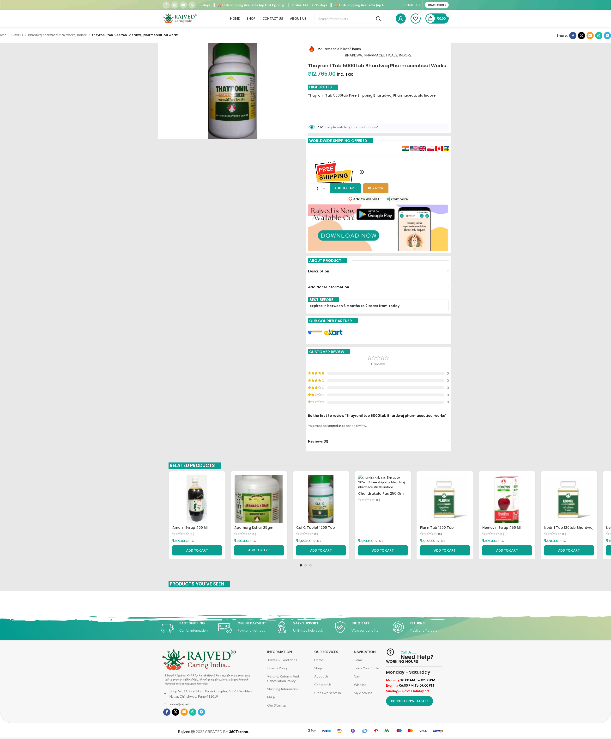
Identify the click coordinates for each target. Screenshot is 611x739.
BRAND (17, 35)
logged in (334, 426)
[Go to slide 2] (305, 565)
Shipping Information (283, 689)
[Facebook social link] (166, 5)
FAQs (271, 697)
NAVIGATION (365, 652)
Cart (357, 676)
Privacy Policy (277, 668)
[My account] (400, 18)
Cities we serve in (327, 693)
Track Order (436, 4)
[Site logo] (181, 18)
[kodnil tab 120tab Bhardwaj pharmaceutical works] (569, 499)
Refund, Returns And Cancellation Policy (283, 678)
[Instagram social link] (174, 5)
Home (318, 660)
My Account (363, 693)
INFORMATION (279, 652)
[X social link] (581, 35)
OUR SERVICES (326, 652)
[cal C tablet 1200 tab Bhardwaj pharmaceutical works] (321, 499)
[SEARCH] (378, 18)
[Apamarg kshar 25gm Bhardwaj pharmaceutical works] (259, 499)
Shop (318, 668)
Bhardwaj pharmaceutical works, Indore (57, 35)
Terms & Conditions (282, 660)
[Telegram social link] (607, 35)
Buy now (376, 188)
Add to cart (345, 188)
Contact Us (323, 685)
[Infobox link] (189, 628)
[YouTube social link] (183, 5)
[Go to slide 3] (310, 565)
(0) (192, 534)
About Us (321, 676)
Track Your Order (367, 668)
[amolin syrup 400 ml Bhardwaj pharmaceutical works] (197, 499)
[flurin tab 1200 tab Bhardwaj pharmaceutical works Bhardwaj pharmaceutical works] (445, 499)
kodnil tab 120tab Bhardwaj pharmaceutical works (568, 530)
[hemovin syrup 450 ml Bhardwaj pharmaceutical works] (507, 499)
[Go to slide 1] (301, 565)
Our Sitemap (276, 705)
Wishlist (360, 685)
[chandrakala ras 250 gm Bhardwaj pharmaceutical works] (383, 482)
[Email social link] (590, 35)
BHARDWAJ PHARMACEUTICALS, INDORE (378, 55)
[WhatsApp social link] (192, 5)
